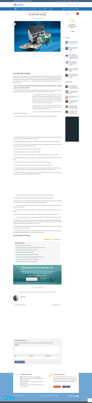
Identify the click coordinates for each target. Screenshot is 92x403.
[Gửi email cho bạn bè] (37, 288)
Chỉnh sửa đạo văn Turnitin (71, 26)
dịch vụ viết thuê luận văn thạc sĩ (43, 271)
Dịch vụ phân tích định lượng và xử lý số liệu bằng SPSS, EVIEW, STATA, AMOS (73, 56)
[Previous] (68, 26)
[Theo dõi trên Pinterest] (76, 396)
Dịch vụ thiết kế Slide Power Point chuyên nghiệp (73, 70)
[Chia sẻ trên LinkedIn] (42, 288)
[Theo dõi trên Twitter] (70, 396)
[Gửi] (77, 5)
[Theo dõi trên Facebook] (68, 396)
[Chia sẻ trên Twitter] (35, 288)
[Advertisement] (37, 63)
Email (31, 355)
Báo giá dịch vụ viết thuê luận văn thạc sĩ (73, 42)
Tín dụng (53, 292)
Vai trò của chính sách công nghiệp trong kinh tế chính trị (73, 87)
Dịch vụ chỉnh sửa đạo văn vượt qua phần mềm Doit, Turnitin (73, 63)
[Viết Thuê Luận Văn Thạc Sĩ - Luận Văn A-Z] (18, 5)
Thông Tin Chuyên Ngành (42, 12)
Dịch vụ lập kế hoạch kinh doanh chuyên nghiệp (73, 75)
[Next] (76, 26)
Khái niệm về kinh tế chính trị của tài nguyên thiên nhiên (73, 112)
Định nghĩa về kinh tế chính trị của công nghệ (73, 92)
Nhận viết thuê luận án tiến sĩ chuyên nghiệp (73, 48)
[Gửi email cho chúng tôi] (72, 396)
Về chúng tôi (24, 8)
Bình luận (17, 345)
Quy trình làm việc (33, 8)
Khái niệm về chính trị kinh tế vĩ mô (74, 97)
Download (45, 8)
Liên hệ (39, 8)
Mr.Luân (42, 18)
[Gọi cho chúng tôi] (74, 396)
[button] (56, 1)
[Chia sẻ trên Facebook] (33, 288)
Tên (16, 355)
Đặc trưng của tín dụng (20, 304)
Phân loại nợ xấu (56, 304)
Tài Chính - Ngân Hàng (32, 12)
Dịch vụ (17, 8)
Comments (71, 44)
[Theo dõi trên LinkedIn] (78, 396)
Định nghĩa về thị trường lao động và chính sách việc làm (73, 107)
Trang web (48, 355)
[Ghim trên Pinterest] (40, 288)
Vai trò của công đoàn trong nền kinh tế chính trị (74, 101)
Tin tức (51, 8)
